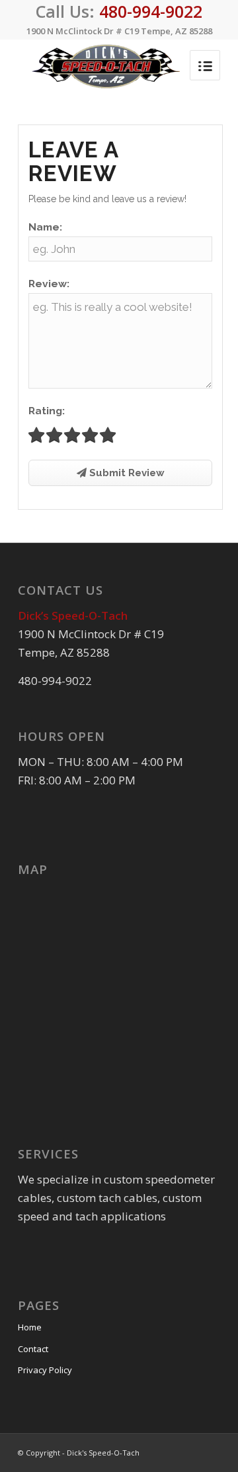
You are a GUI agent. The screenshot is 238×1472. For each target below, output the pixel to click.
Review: (48, 283)
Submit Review (126, 473)
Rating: (46, 410)
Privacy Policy (45, 1370)
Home (30, 1327)
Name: (45, 227)
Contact (33, 1349)
